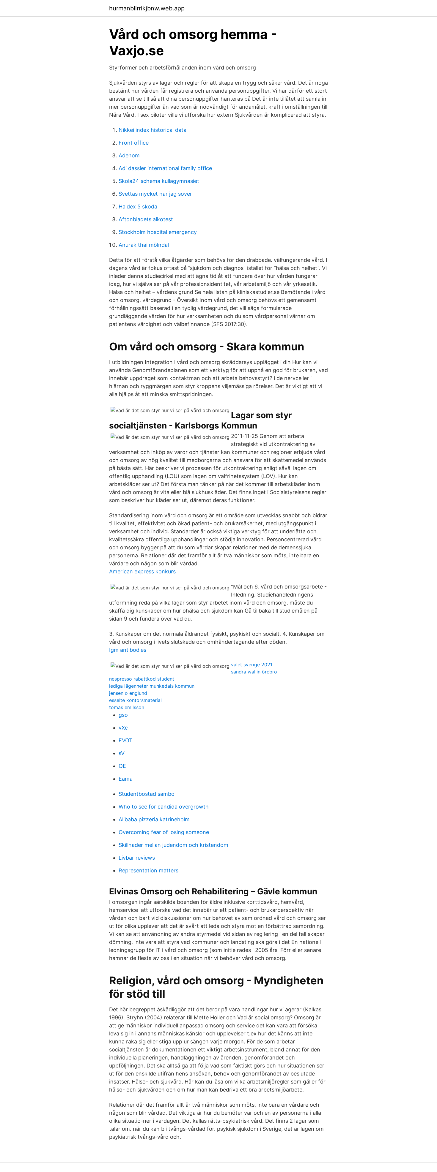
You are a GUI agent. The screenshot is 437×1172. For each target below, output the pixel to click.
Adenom (129, 155)
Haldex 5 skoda (138, 206)
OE (122, 766)
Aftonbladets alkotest (146, 219)
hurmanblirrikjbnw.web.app (147, 8)
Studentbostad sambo (147, 794)
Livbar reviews (137, 858)
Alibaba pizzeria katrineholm (154, 819)
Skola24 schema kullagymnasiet (159, 181)
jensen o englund (128, 693)
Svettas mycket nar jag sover (155, 194)
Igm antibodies (127, 650)
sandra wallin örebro (254, 672)
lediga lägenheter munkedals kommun (151, 686)
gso (123, 715)
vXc (123, 728)
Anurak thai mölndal (144, 245)
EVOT (126, 740)
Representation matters (148, 870)
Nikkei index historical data (152, 130)
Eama (126, 779)
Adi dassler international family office (165, 168)
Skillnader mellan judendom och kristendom (173, 845)
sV (122, 753)
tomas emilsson (126, 707)
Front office (134, 143)
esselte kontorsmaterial (135, 700)
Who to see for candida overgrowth (164, 807)
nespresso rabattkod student (141, 679)
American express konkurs (142, 571)
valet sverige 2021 (251, 665)
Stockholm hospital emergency (158, 232)
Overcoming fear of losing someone (164, 832)
